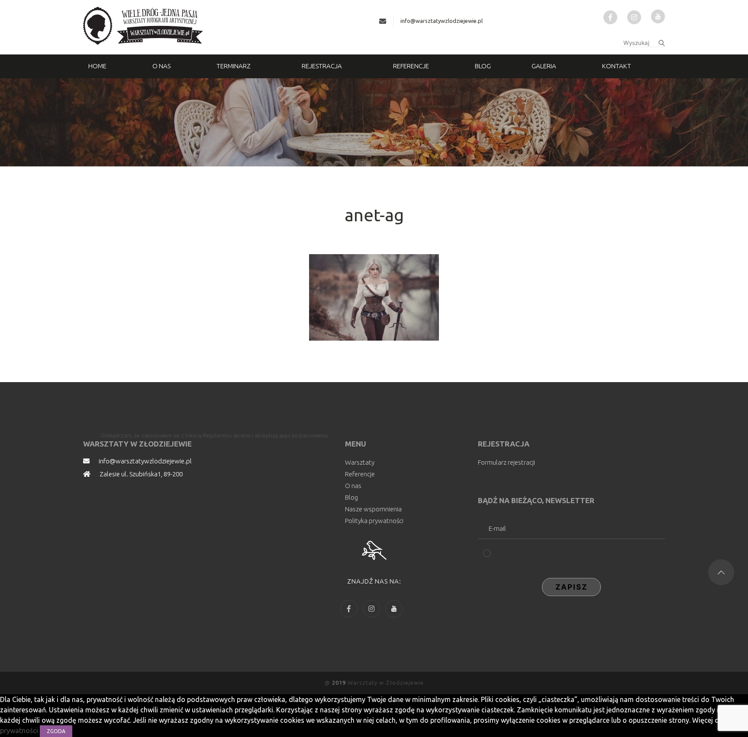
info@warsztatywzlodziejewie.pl (441, 21)
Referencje (411, 66)
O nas (161, 66)
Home (97, 66)
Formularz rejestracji (506, 462)
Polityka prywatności (374, 520)
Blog (483, 66)
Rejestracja (322, 66)
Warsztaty (359, 462)
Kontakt (616, 66)
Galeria (544, 66)
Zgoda (56, 731)
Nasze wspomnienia (373, 509)
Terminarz (233, 66)
